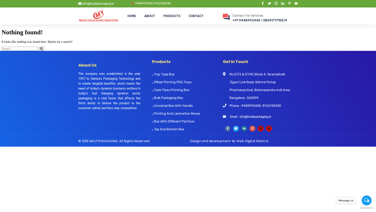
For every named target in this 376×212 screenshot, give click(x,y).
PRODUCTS (172, 16)
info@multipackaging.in (97, 3)
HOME (131, 16)
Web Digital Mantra (252, 141)
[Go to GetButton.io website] (366, 208)
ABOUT (149, 16)
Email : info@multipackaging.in (248, 117)
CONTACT (196, 16)
